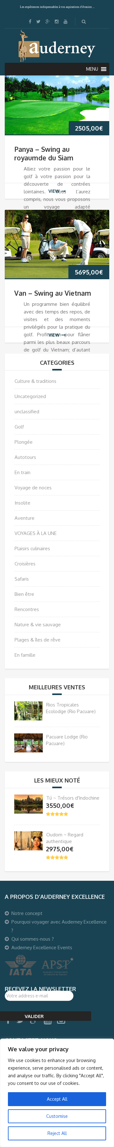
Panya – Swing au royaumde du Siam (43, 153)
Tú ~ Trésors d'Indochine (72, 798)
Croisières (25, 564)
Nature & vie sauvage (38, 625)
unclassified (27, 412)
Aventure (25, 518)
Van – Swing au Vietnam (52, 293)
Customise (57, 1116)
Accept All (57, 1099)
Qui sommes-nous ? (32, 939)
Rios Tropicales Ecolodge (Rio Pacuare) (71, 708)
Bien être (24, 594)
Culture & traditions (35, 381)
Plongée (24, 442)
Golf (19, 427)
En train (22, 472)
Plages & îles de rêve (37, 640)
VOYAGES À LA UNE (36, 533)
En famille (25, 655)
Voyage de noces (33, 488)
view (54, 191)
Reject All (57, 1133)
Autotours (25, 457)
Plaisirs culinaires (32, 548)
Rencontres (27, 609)
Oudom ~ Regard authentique (64, 838)
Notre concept (26, 913)
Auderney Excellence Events (41, 947)
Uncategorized (30, 396)
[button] (92, 69)
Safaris (22, 579)
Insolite (22, 503)
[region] (57, 1093)
